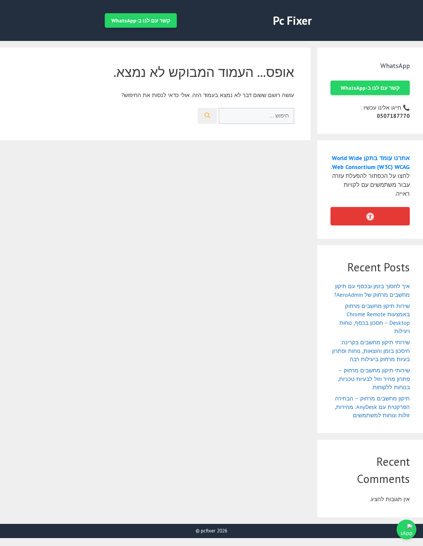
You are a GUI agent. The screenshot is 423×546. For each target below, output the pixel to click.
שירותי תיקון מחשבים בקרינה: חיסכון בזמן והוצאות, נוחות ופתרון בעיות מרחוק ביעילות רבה (371, 351)
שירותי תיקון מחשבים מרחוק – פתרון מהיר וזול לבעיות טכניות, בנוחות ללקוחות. (374, 379)
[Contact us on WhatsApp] (406, 529)
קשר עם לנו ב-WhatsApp (140, 20)
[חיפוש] (207, 116)
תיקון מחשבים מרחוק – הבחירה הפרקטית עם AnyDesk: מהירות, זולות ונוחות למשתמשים (372, 407)
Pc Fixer (292, 20)
